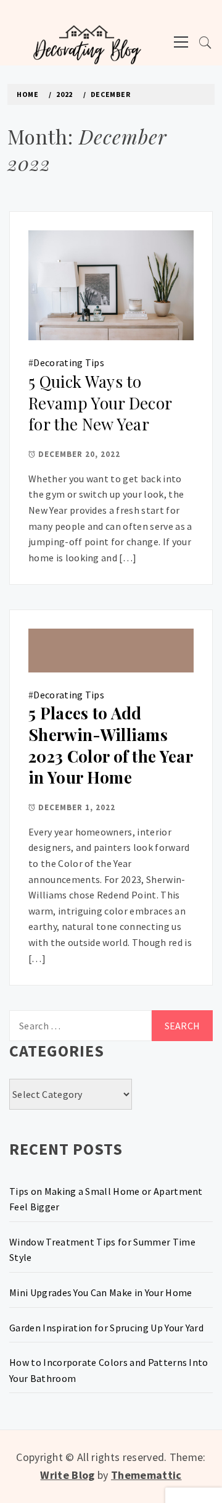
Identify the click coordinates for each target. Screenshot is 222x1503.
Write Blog (67, 1475)
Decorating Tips (68, 362)
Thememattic (146, 1475)
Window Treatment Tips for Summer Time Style (102, 1250)
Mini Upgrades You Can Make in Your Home (100, 1292)
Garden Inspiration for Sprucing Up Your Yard (106, 1327)
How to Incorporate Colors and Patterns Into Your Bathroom (108, 1370)
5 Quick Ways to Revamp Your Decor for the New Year (99, 403)
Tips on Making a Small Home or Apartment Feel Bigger (106, 1199)
